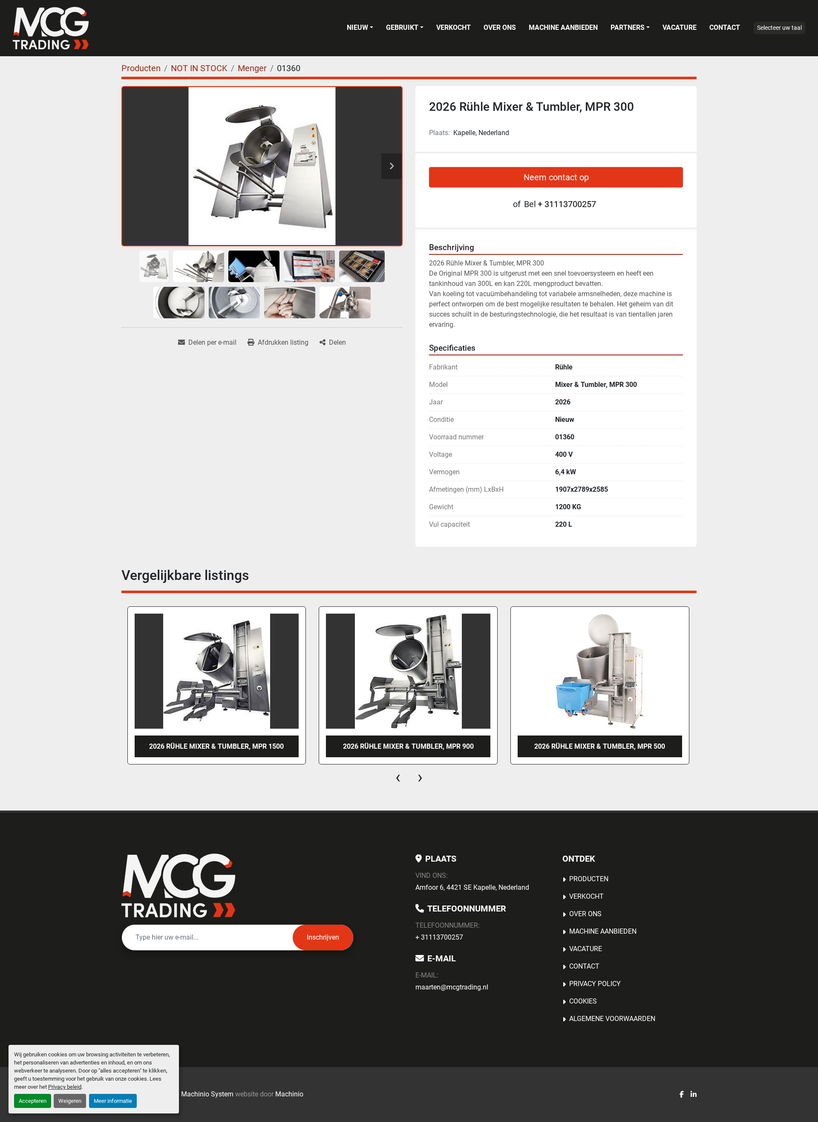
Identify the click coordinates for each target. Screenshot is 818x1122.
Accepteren (32, 1101)
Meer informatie (113, 1101)
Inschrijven (323, 937)
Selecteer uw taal (779, 27)
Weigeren (69, 1101)
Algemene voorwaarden (612, 1019)
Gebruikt (402, 27)
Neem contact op (556, 177)
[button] (360, 28)
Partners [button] (628, 27)
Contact (724, 27)
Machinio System (207, 1094)
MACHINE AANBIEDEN (563, 27)
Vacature (679, 27)
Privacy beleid (64, 1087)
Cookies (583, 1001)
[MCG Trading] (178, 885)
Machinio (289, 1094)
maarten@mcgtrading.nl (451, 987)
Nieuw (357, 27)
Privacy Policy (595, 984)
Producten (588, 879)
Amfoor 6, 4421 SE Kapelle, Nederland (472, 887)
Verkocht (453, 27)
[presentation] (397, 777)
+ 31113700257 (567, 204)
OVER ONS (500, 27)
